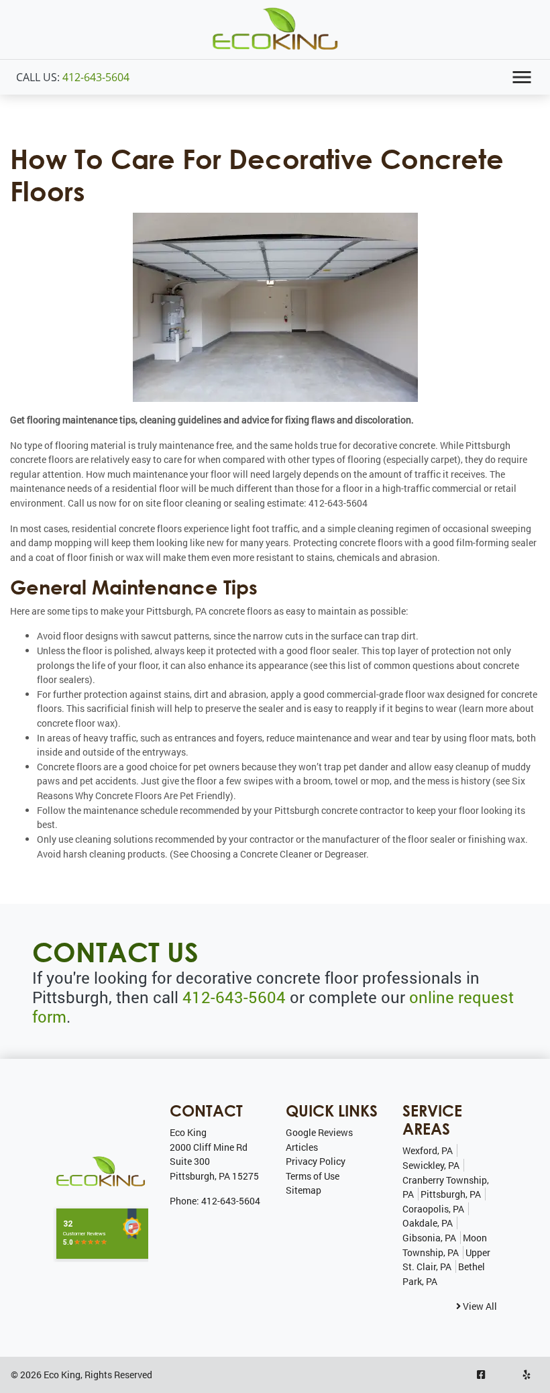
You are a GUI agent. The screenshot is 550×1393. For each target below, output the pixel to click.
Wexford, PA (427, 1150)
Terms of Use (312, 1176)
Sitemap (303, 1190)
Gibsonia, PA (429, 1237)
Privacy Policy (315, 1161)
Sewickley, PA (430, 1165)
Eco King (62, 1374)
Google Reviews (319, 1132)
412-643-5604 (95, 77)
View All (479, 1306)
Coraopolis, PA (433, 1208)
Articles (302, 1147)
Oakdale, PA (427, 1223)
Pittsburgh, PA (451, 1194)
